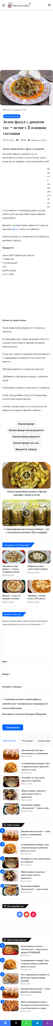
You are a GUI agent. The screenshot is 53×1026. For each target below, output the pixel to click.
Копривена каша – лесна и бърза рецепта (38, 567)
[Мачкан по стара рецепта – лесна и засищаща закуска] (13, 556)
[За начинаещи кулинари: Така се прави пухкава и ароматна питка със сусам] (11, 767)
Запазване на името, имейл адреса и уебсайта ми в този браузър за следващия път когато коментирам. (25, 703)
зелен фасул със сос (27, 442)
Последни (27, 740)
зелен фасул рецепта (27, 436)
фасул (15, 229)
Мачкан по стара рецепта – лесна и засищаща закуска (11, 569)
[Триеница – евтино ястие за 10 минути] (39, 586)
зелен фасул (27, 423)
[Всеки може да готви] (19, 5)
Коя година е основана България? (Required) (24, 714)
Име (5, 661)
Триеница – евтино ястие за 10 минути (36, 597)
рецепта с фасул (27, 449)
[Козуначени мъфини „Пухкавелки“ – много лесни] (11, 809)
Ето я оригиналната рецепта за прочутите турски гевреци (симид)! (35, 977)
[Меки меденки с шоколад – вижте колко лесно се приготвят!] (11, 794)
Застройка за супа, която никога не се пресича (32, 779)
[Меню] (3, 6)
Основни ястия (20, 110)
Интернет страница (12, 687)
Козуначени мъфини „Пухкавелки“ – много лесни (35, 806)
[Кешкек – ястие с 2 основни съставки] (13, 586)
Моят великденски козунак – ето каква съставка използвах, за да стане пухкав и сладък (35, 1005)
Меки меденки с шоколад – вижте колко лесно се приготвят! (34, 793)
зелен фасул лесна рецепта (26, 430)
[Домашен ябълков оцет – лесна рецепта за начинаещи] (11, 754)
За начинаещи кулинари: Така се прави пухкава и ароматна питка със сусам (35, 766)
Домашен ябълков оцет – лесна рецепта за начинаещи (34, 752)
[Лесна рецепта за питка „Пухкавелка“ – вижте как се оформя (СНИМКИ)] (10, 950)
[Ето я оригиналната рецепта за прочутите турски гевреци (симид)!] (10, 978)
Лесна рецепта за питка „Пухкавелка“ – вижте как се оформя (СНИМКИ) (34, 949)
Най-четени (9, 740)
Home (8, 110)
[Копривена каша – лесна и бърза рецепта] (39, 556)
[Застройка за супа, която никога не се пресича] (11, 781)
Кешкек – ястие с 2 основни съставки (11, 597)
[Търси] (49, 6)
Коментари (44, 740)
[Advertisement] (26, 39)
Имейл (6, 674)
